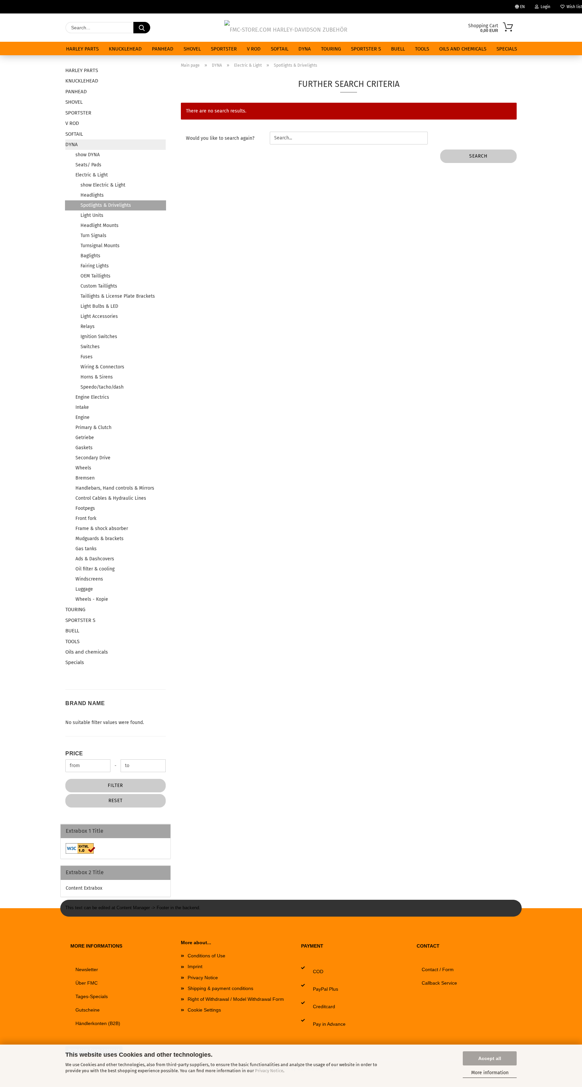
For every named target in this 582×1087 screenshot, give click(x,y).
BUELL (398, 49)
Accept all (489, 1058)
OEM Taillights (95, 276)
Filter (115, 785)
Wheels (83, 468)
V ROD (254, 49)
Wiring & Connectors (102, 367)
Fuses (86, 357)
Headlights (92, 195)
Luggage (84, 589)
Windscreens (89, 579)
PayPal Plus (325, 989)
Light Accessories (99, 316)
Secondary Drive (92, 458)
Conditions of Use (206, 955)
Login (544, 6)
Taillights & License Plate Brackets (117, 296)
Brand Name (85, 703)
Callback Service (439, 983)
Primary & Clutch (93, 427)
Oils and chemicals (462, 49)
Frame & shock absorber (101, 528)
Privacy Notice (269, 1070)
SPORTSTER (224, 49)
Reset (115, 800)
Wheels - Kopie (91, 599)
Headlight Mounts (99, 225)
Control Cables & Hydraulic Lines (110, 498)
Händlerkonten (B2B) (97, 1023)
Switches (90, 347)
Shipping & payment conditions (220, 988)
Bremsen (85, 478)
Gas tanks (86, 549)
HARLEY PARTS (82, 49)
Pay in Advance (329, 1024)
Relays (87, 326)
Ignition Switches (98, 336)
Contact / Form (438, 969)
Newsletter (86, 969)
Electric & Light (91, 175)
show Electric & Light (102, 185)
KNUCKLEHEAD (125, 49)
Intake (82, 407)
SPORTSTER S (366, 49)
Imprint (195, 966)
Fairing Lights (94, 266)
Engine (82, 417)
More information (490, 1073)
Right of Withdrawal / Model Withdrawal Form (236, 999)
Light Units (91, 215)
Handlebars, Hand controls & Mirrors (114, 488)
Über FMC (86, 983)
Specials (506, 49)
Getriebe (84, 437)
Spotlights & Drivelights (105, 205)
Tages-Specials (91, 996)
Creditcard (324, 1006)
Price (74, 753)
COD (318, 971)
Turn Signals (93, 235)
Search (478, 156)
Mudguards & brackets (99, 538)
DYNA (304, 49)
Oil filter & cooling (95, 569)
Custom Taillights (98, 286)
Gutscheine (87, 1010)
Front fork (85, 518)
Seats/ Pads (88, 165)
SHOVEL (192, 49)
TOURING (331, 49)
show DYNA (87, 155)
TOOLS (422, 49)
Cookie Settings (204, 1010)
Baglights (90, 256)
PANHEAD (162, 49)
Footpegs (85, 508)
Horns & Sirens (96, 377)
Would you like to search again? (220, 138)
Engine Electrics (92, 397)
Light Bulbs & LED (99, 306)
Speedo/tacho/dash (102, 387)
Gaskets (84, 448)
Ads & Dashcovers (94, 559)
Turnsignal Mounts (100, 246)
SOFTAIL (279, 49)
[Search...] (141, 27)
